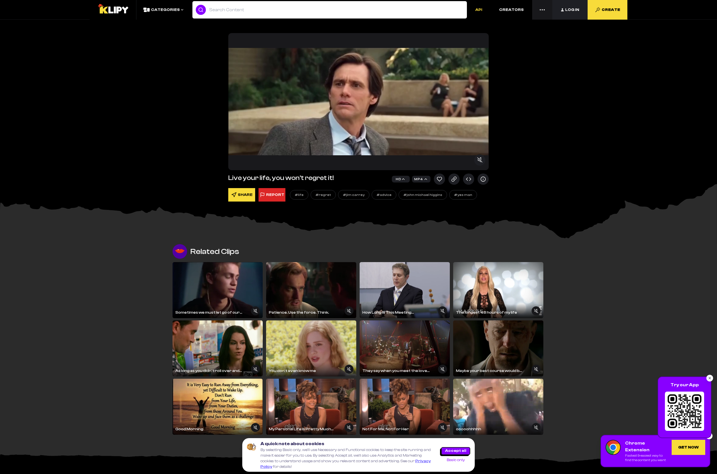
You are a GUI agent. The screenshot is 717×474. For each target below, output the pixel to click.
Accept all (455, 450)
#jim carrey (354, 195)
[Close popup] (709, 378)
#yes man (463, 195)
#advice (384, 195)
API (478, 10)
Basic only (456, 460)
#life (299, 195)
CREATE (611, 10)
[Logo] (113, 9)
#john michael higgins (422, 195)
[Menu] (542, 10)
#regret (323, 195)
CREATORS (511, 10)
